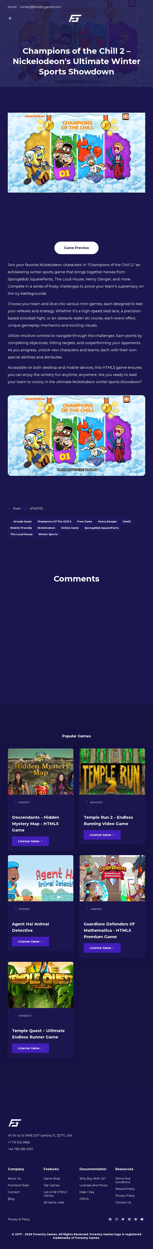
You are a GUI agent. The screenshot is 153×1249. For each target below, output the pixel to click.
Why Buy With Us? (92, 1178)
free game (84, 521)
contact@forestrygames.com (40, 7)
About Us (14, 1178)
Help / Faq (86, 1192)
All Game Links (54, 1202)
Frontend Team (18, 1185)
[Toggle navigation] (140, 18)
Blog (11, 1199)
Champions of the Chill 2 (54, 521)
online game (70, 527)
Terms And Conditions (122, 1180)
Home (12, 7)
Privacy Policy (125, 1195)
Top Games (51, 1185)
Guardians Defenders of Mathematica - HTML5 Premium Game (109, 930)
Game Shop (52, 1178)
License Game (29, 841)
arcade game (23, 521)
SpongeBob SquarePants (102, 527)
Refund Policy (125, 1189)
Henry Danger (107, 521)
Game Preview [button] (76, 248)
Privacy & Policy (19, 1219)
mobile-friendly (21, 527)
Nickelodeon (46, 527)
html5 (126, 521)
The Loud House (21, 534)
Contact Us (123, 1202)
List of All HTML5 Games (55, 1193)
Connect (14, 1192)
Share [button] (17, 508)
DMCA (84, 1199)
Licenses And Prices (93, 1185)
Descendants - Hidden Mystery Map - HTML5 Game (35, 823)
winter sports (48, 534)
